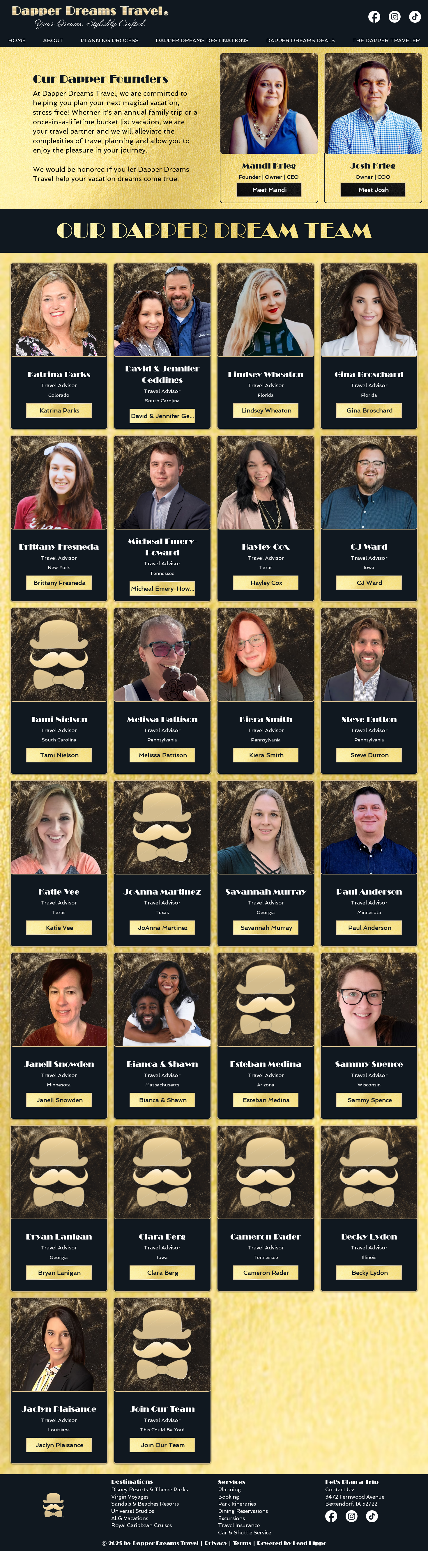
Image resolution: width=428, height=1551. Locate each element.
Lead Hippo (309, 1543)
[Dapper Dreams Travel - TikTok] (415, 17)
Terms (242, 1543)
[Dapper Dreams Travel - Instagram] (395, 17)
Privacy (215, 1543)
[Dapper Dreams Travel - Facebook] (374, 17)
